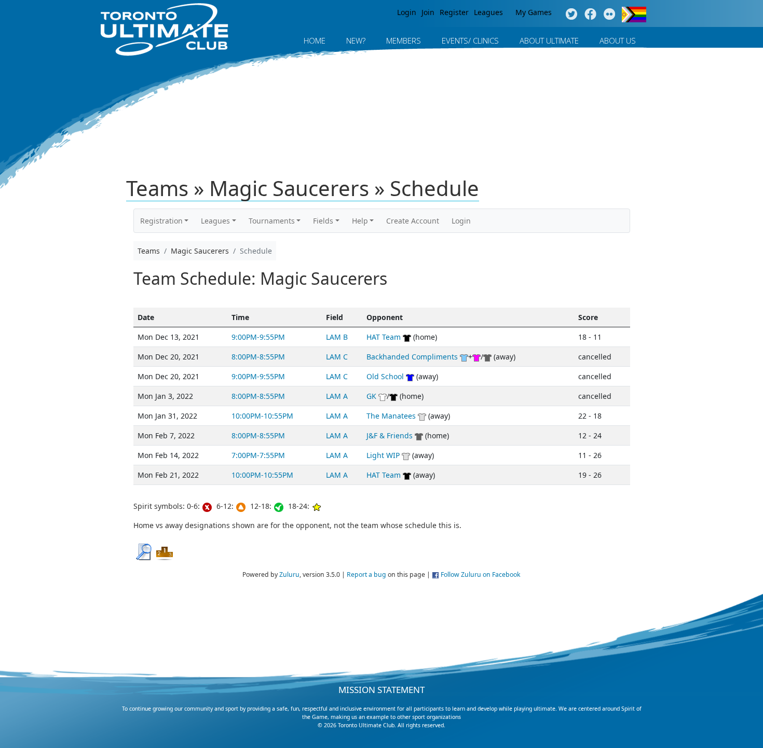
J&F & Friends (389, 435)
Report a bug (366, 574)
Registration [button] (161, 221)
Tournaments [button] (272, 221)
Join (427, 12)
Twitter (571, 14)
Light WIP (383, 455)
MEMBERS (403, 40)
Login (406, 12)
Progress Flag (634, 14)
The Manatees (391, 416)
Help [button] (360, 221)
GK (371, 396)
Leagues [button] (215, 221)
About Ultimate (549, 40)
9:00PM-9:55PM (258, 337)
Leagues (488, 12)
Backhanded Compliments (412, 357)
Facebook (590, 14)
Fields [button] (323, 221)
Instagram (610, 14)
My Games (533, 12)
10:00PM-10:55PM (262, 416)
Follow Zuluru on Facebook (481, 574)
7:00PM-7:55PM (258, 455)
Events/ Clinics (470, 40)
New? (355, 40)
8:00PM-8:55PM (258, 357)
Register (454, 12)
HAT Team (383, 337)
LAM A (337, 396)
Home (314, 40)
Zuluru (289, 574)
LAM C (337, 357)
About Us (618, 40)
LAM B (337, 337)
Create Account (412, 221)
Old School (385, 376)
